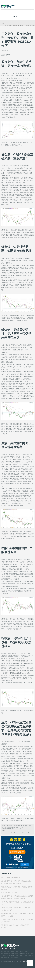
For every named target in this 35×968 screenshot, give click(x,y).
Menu (15, 17)
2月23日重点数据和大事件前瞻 (10, 878)
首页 (2, 23)
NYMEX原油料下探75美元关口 (10, 893)
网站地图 (25, 961)
